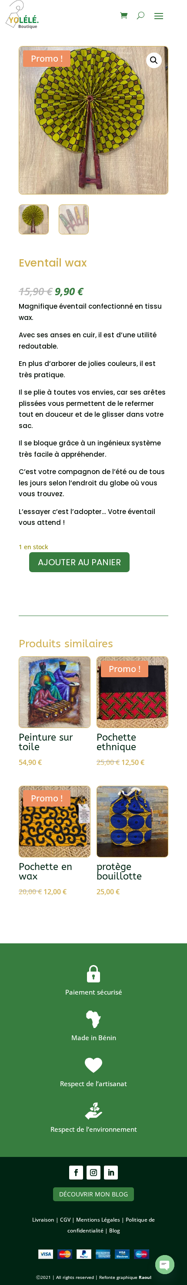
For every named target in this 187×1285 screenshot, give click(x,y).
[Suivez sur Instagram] (93, 1173)
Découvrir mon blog (93, 1194)
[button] (154, 60)
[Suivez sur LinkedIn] (111, 1173)
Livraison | (46, 1219)
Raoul (145, 1277)
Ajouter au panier (79, 562)
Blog (114, 1230)
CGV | (68, 1219)
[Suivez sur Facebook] (76, 1173)
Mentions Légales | (101, 1219)
